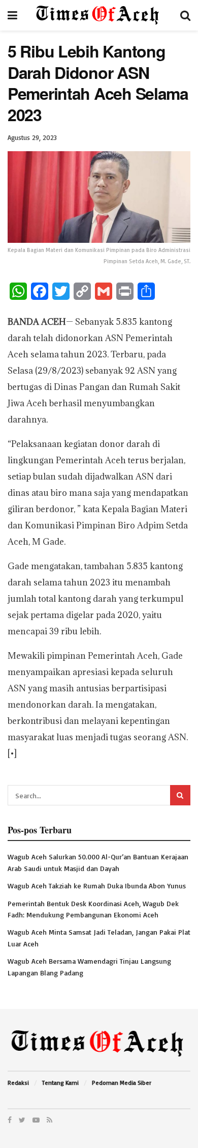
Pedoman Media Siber (121, 1082)
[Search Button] (180, 795)
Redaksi (18, 1082)
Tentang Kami (60, 1082)
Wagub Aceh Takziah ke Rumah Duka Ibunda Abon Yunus (97, 885)
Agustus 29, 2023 (32, 137)
